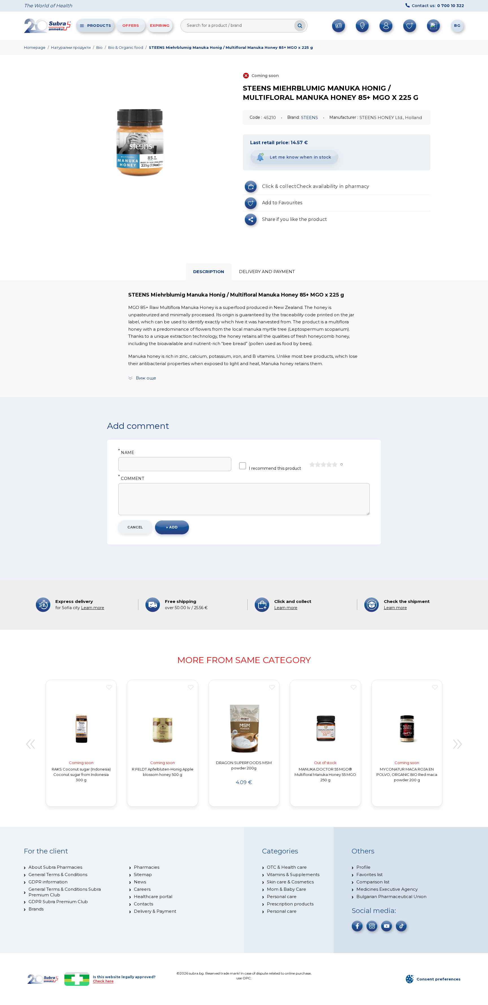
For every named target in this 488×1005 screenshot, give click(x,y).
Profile (363, 867)
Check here (103, 981)
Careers (142, 889)
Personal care (282, 896)
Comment (131, 478)
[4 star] (329, 464)
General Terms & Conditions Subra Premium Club (65, 892)
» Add (172, 527)
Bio (99, 47)
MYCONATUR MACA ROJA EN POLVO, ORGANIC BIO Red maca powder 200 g (406, 774)
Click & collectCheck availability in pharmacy (315, 186)
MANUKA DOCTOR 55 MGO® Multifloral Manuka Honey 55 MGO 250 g (325, 774)
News (140, 882)
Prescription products (290, 904)
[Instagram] (372, 926)
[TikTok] (401, 926)
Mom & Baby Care (286, 889)
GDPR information (48, 882)
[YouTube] (386, 926)
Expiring (159, 25)
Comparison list (372, 882)
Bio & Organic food (125, 47)
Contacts (143, 904)
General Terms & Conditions (58, 874)
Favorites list (369, 874)
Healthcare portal (153, 896)
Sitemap (143, 874)
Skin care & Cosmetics (290, 882)
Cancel (135, 527)
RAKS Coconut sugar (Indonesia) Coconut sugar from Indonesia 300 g (81, 774)
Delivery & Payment (155, 911)
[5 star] (334, 464)
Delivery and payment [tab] (267, 271)
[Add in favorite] (109, 687)
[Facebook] (357, 926)
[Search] (300, 25)
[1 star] (312, 464)
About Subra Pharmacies (55, 867)
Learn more (92, 607)
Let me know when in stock (300, 157)
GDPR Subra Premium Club (58, 901)
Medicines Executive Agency (387, 889)
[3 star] (323, 464)
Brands (36, 909)
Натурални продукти (71, 47)
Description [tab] (208, 271)
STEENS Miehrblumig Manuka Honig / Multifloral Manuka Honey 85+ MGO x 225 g (231, 47)
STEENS (309, 117)
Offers (130, 25)
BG (457, 25)
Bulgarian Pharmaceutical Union (391, 896)
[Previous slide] (30, 744)
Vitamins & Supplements (293, 874)
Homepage (34, 47)
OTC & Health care (287, 867)
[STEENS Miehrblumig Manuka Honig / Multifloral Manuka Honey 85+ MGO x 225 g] (140, 138)
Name (126, 452)
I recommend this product (275, 468)
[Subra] (48, 26)
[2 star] (318, 464)
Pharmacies (146, 867)
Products (99, 25)
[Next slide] (458, 744)
